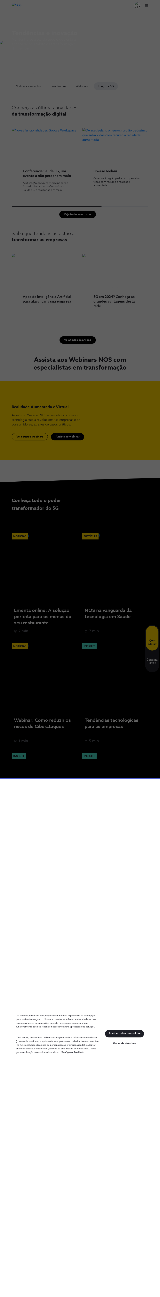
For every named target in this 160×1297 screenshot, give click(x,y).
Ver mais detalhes (124, 1043)
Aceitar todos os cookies (124, 1033)
